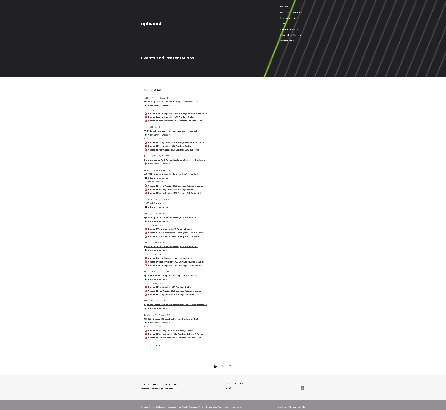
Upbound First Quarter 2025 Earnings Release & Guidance (176, 291)
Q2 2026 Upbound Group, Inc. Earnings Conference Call (171, 102)
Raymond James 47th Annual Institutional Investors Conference (175, 160)
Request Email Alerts (237, 383)
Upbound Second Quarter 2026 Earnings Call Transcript (175, 121)
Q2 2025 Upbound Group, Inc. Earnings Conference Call (171, 246)
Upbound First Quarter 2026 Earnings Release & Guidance (176, 142)
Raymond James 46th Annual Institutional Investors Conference (175, 304)
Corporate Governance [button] (291, 12)
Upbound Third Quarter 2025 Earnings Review (170, 229)
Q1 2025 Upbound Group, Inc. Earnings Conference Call (170, 275)
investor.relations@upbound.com (157, 389)
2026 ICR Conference (154, 203)
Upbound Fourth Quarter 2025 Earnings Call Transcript (174, 193)
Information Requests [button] (290, 35)
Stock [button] (283, 23)
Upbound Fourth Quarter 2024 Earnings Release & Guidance (177, 334)
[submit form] (302, 388)
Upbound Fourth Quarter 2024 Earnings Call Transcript (174, 338)
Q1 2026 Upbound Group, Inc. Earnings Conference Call (170, 131)
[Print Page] (215, 366)
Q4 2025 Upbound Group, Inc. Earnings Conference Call (171, 174)
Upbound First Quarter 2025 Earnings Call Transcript (173, 294)
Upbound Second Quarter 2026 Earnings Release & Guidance (177, 113)
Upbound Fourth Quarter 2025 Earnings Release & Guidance (177, 186)
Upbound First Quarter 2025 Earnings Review (170, 287)
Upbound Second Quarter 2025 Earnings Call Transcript (175, 265)
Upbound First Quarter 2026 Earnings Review (170, 146)
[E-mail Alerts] (231, 366)
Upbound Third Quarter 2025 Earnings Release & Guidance (176, 233)
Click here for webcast (159, 106)
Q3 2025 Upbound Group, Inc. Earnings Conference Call (171, 217)
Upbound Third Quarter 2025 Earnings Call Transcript (174, 236)
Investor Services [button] (288, 29)
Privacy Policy (205, 407)
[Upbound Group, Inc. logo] (151, 23)
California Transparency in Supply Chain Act (177, 407)
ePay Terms (236, 407)
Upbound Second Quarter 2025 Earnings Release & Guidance (177, 262)
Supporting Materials (153, 109)
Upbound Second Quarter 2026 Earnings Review (171, 117)
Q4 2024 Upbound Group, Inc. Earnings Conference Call (171, 319)
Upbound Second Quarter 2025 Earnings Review (171, 258)
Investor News (287, 41)
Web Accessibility (221, 407)
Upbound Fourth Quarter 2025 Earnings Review (170, 189)
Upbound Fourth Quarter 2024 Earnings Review (171, 330)
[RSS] (223, 366)
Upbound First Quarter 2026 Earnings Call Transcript (173, 150)
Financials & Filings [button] (289, 18)
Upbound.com (148, 407)
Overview (284, 6)
